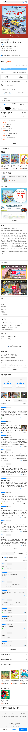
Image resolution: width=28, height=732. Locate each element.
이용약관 (7, 722)
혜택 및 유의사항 (7, 388)
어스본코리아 (3, 48)
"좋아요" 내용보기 (14, 540)
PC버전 (9, 723)
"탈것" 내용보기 (14, 526)
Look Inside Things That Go (9, 50)
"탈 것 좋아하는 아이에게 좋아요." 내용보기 (14, 455)
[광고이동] (23, 2)
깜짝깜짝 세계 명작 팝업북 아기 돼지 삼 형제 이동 (5, 678)
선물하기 (3, 329)
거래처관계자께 (17, 723)
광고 (16, 724)
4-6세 (10, 324)
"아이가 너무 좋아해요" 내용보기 (14, 484)
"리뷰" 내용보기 (14, 512)
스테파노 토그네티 (12, 46)
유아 (7, 322)
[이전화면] (1, 2)
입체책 (14, 322)
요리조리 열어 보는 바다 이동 (15, 125)
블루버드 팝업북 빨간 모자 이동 (5, 697)
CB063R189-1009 (18, 346)
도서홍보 (12, 724)
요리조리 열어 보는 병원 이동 (15, 130)
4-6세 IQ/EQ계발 (16, 325)
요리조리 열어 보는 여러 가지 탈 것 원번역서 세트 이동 (14, 179)
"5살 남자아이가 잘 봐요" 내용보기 (14, 441)
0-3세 (7, 55)
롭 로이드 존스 (4, 46)
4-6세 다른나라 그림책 (17, 324)
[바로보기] (11, 395)
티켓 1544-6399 (14, 716)
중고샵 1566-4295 (22, 716)
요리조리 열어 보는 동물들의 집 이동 (15, 139)
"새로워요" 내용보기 (14, 498)
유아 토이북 (11, 327)
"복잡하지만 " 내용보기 (14, 427)
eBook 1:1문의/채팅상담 (13, 717)
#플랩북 (3, 151)
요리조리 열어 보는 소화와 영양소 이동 (15, 121)
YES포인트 (3, 64)
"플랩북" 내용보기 (14, 413)
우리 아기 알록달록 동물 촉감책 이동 (15, 677)
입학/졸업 (8, 329)
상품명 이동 (5, 161)
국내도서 (3, 322)
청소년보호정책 (19, 722)
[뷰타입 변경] (26, 116)
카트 (26, 2)
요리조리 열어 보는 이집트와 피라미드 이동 (15, 134)
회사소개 (12, 723)
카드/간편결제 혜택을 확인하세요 (19, 72)
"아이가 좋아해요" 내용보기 (14, 469)
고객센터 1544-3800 (6, 716)
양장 (9, 339)
